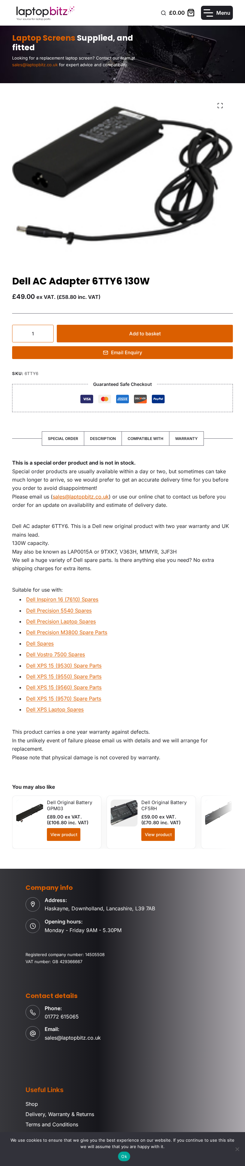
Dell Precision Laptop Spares (61, 621)
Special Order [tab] (63, 438)
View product (63, 834)
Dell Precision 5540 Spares (59, 610)
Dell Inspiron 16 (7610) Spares (62, 599)
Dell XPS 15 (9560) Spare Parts (63, 687)
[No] (237, 1149)
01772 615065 (62, 1016)
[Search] (163, 13)
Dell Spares (40, 643)
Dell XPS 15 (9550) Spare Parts (63, 676)
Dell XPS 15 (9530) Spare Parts (63, 665)
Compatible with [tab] (145, 438)
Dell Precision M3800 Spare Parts (66, 632)
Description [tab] (103, 438)
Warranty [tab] (186, 438)
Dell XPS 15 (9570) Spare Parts (63, 698)
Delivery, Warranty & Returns (60, 1114)
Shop (32, 1104)
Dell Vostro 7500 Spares (55, 654)
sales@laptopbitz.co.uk (81, 496)
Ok (124, 1156)
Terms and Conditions (52, 1124)
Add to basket (145, 334)
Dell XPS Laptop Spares (55, 709)
